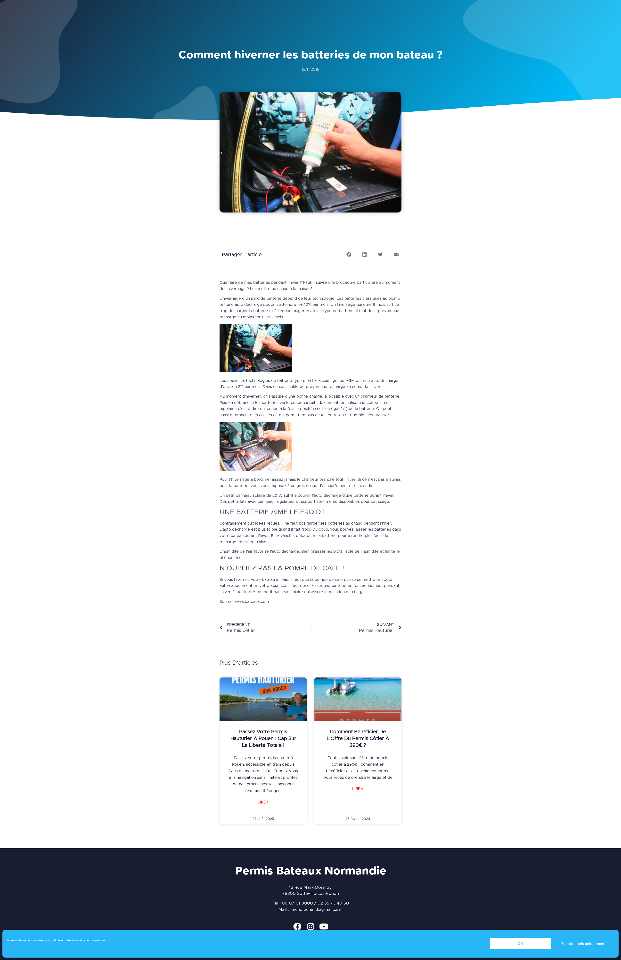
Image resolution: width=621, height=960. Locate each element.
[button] (348, 254)
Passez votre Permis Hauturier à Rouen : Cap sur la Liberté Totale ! (263, 738)
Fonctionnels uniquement (583, 943)
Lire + (263, 802)
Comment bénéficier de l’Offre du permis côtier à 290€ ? (358, 738)
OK (520, 943)
